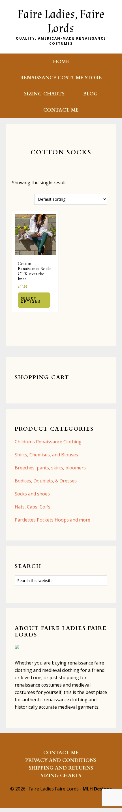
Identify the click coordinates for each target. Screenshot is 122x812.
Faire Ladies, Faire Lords (61, 21)
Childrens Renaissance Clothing (48, 442)
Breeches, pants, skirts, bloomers (50, 468)
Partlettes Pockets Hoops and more (52, 520)
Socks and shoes (32, 494)
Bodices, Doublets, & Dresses (46, 481)
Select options (31, 300)
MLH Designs (97, 789)
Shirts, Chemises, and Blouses (46, 455)
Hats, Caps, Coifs (32, 507)
